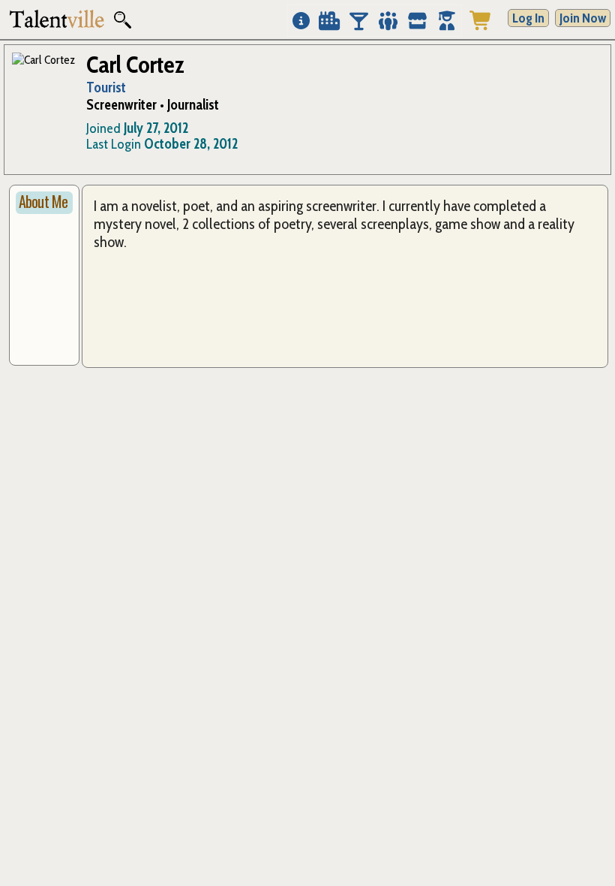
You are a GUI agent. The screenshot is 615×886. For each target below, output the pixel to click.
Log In (528, 18)
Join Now (583, 18)
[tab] (44, 202)
